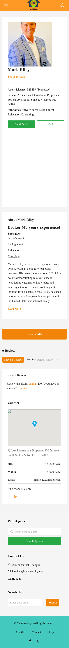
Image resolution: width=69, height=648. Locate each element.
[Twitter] (38, 641)
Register (22, 388)
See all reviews (16, 76)
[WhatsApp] (16, 496)
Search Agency (34, 541)
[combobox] (48, 360)
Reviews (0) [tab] (34, 334)
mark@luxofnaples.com (47, 479)
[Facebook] (10, 496)
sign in (33, 383)
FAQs (50, 632)
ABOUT (20, 632)
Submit (53, 602)
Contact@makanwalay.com (28, 571)
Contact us (14, 578)
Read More (14, 308)
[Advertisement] (34, 164)
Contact (36, 632)
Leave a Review (13, 359)
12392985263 (53, 464)
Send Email (21, 124)
